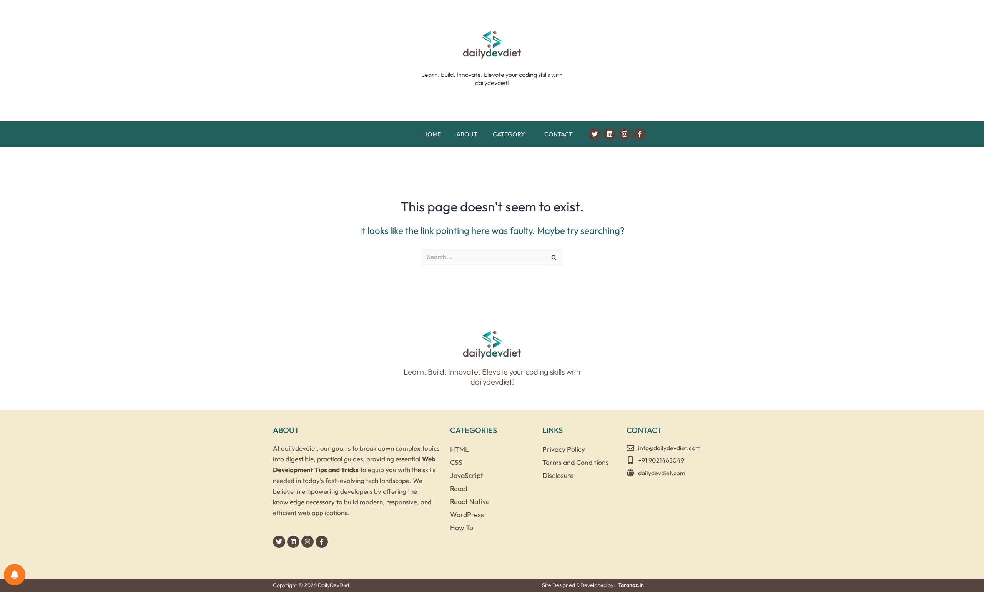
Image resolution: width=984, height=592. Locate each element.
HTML (459, 449)
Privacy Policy (563, 449)
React (459, 488)
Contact (558, 134)
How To (461, 527)
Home (432, 134)
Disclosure (558, 475)
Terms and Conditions (575, 462)
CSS (456, 462)
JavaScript (466, 475)
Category (509, 134)
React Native (470, 501)
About (466, 134)
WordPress (467, 514)
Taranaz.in (631, 585)
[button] (511, 134)
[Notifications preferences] (14, 574)
